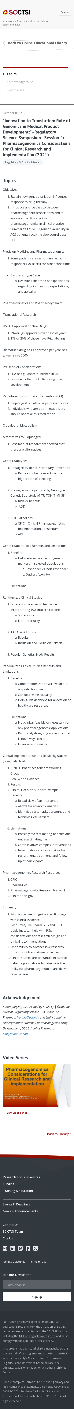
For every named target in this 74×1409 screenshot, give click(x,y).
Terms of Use (37, 1261)
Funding (8, 1184)
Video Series (15, 90)
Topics (12, 74)
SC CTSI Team (13, 1231)
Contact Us (10, 1225)
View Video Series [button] (17, 1112)
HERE (49, 1386)
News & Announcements (20, 1211)
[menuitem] (37, 1175)
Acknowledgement (20, 82)
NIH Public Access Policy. (38, 1341)
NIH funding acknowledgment (37, 1336)
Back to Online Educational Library (37, 43)
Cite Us (8, 1238)
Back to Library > (59, 1134)
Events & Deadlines (16, 1204)
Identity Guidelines (14, 1261)
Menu (65, 12)
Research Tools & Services (21, 1177)
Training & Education (18, 1191)
